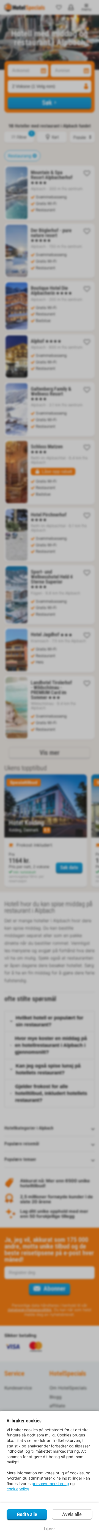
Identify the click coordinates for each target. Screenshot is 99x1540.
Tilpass (49, 1528)
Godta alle (27, 1514)
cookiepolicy (18, 1488)
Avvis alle (72, 1514)
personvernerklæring (50, 1483)
